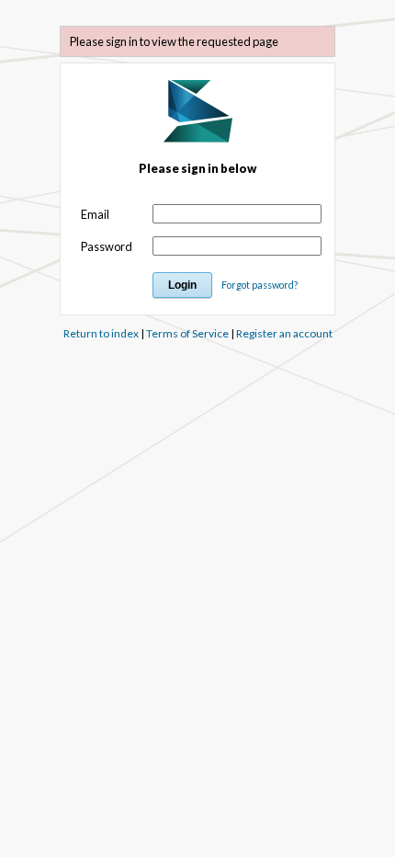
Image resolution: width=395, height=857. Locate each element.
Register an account (284, 333)
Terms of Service (187, 333)
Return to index (101, 333)
